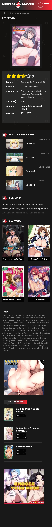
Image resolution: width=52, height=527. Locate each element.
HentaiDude (8, 335)
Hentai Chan (27, 325)
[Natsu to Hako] (8, 451)
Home (6, 13)
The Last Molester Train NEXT (16, 259)
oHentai (28, 340)
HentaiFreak (19, 335)
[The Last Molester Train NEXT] (13, 240)
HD (47, 323)
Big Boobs (29, 315)
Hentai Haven (21, 328)
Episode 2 (21, 451)
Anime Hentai (7, 315)
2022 (23, 113)
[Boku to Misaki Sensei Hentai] (8, 414)
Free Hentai (44, 320)
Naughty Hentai (9, 340)
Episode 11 (21, 435)
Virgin (5, 348)
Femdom (20, 320)
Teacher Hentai (24, 345)
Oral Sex (35, 340)
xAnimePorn (26, 348)
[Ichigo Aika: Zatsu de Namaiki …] (8, 433)
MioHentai (31, 338)
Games (6, 323)
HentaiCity (35, 333)
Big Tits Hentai (41, 315)
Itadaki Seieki (39, 299)
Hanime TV (40, 323)
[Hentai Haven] (18, 4)
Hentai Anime (15, 325)
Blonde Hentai (9, 318)
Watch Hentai (14, 348)
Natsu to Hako (24, 446)
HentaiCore (45, 333)
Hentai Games (9, 328)
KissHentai (21, 338)
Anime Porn (19, 315)
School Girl (45, 343)
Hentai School (27, 106)
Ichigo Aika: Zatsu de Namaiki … (27, 429)
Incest (38, 335)
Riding (22, 343)
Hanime (31, 323)
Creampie (38, 318)
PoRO (23, 101)
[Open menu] (46, 4)
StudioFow (12, 345)
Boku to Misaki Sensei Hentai (28, 410)
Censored (29, 318)
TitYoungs (40, 345)
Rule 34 (29, 343)
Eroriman (25, 13)
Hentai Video (11, 333)
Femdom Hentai (32, 320)
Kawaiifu (12, 338)
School (37, 343)
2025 (29, 113)
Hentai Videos (23, 333)
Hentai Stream (26, 330)
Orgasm (43, 340)
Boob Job (20, 318)
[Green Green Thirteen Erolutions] (13, 281)
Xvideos (6, 350)
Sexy (5, 345)
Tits (33, 345)
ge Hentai (14, 323)
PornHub (6, 343)
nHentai (20, 340)
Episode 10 (21, 438)
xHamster (36, 348)
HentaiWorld (30, 335)
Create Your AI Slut (39, 259)
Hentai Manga (34, 328)
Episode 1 (21, 416)
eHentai (12, 320)
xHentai (44, 348)
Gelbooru (23, 323)
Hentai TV (37, 330)
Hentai (5, 325)
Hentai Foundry (39, 325)
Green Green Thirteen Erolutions (17, 299)
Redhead (15, 343)
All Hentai (15, 13)
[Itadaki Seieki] (39, 281)
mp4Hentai (41, 338)
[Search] (40, 5)
